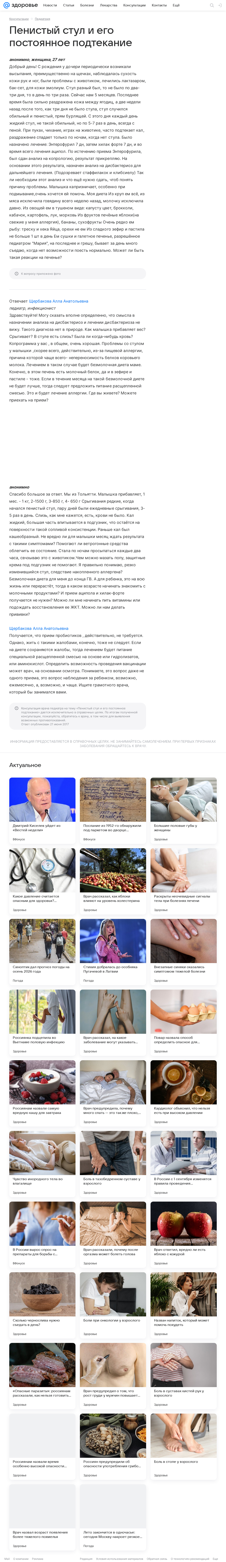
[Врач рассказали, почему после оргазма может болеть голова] (113, 1235)
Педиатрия (42, 19)
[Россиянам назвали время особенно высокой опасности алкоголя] (42, 1447)
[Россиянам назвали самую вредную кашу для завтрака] (42, 1093)
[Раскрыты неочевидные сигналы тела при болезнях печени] (184, 881)
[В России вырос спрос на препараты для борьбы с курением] (42, 1235)
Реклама (37, 1558)
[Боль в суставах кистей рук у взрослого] (184, 1376)
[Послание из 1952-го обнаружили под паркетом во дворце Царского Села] (113, 811)
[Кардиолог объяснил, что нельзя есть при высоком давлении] (184, 1093)
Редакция (86, 1558)
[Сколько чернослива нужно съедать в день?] (42, 1305)
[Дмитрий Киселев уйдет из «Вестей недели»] (42, 811)
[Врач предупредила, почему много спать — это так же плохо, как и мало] (113, 1093)
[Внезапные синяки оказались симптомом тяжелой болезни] (184, 952)
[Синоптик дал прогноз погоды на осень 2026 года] (42, 952)
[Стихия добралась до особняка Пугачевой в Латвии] (113, 952)
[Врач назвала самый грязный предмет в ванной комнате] (184, 1517)
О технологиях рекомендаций (190, 1558)
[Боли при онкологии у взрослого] (113, 1305)
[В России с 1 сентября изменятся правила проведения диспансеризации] (184, 1164)
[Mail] (7, 5)
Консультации (19, 19)
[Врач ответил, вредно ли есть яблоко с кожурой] (184, 1235)
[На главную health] (24, 5)
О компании (20, 1558)
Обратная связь (157, 1558)
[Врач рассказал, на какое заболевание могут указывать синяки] (113, 1023)
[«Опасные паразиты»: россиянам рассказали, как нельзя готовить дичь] (42, 1376)
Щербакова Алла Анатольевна (58, 301)
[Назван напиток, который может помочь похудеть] (184, 1305)
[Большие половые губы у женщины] (184, 811)
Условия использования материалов (119, 1558)
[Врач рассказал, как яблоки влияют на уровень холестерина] (113, 881)
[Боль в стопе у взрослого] (184, 1447)
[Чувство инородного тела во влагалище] (42, 1164)
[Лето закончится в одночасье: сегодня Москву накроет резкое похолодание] (113, 1517)
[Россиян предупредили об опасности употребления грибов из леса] (113, 1447)
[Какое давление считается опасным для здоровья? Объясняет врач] (42, 881)
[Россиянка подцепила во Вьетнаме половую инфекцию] (42, 1023)
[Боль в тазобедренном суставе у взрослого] (113, 1164)
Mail (7, 1558)
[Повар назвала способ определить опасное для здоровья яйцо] (184, 1023)
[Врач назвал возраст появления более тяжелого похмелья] (42, 1517)
